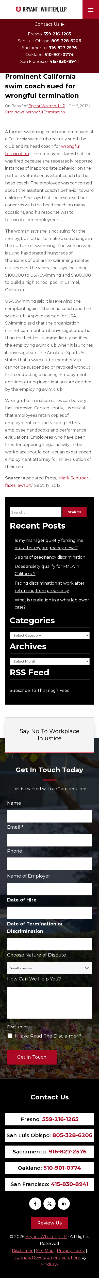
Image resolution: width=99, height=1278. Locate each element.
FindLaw (49, 1264)
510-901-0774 (59, 54)
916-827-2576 (62, 47)
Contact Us (47, 24)
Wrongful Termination (45, 112)
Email (15, 827)
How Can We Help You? (34, 979)
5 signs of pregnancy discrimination (50, 557)
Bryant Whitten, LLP (46, 106)
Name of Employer (28, 876)
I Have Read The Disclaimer (48, 1036)
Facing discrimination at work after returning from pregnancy (50, 587)
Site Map (45, 1250)
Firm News (14, 112)
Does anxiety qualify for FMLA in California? (47, 570)
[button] (91, 10)
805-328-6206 (66, 40)
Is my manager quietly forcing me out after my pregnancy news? (49, 544)
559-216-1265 (57, 34)
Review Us (49, 1223)
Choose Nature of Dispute (36, 955)
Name (14, 803)
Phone (14, 851)
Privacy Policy (71, 1250)
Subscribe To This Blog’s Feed (40, 690)
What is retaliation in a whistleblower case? (52, 604)
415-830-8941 (64, 61)
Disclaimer (17, 1027)
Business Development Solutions (46, 1257)
